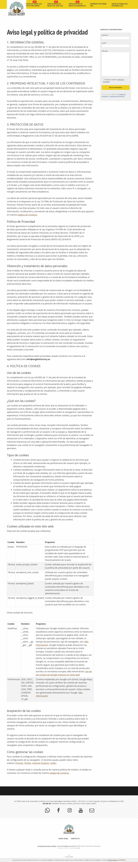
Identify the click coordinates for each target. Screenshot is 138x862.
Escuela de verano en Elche (47, 846)
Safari (53, 763)
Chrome (19, 763)
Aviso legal (63, 838)
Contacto (75, 838)
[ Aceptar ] (121, 860)
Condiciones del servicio (117, 96)
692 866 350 (47, 803)
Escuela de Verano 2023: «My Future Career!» (34, 5)
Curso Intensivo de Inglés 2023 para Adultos (77, 5)
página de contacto (27, 214)
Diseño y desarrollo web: (69, 848)
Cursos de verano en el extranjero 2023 (120, 5)
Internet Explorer (40, 763)
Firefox (27, 763)
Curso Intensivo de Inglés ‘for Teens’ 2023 (55, 5)
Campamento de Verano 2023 (98, 5)
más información (113, 860)
